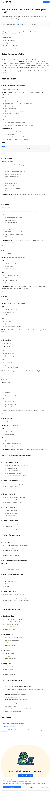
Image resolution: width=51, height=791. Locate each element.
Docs (28, 2)
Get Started (46, 2)
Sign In (39, 2)
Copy (47, 146)
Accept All (12, 787)
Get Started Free (24, 776)
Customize (46, 787)
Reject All (31, 787)
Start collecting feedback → (8, 726)
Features (23, 2)
